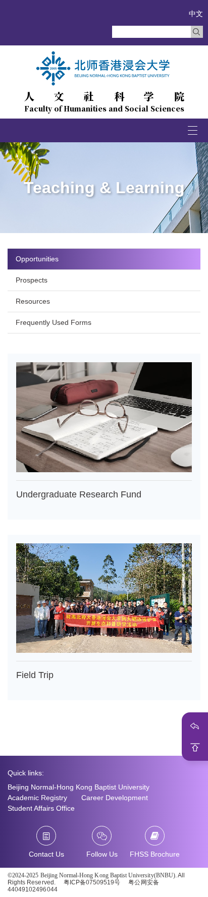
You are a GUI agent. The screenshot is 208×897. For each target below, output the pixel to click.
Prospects (31, 280)
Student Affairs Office (41, 808)
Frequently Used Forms (53, 322)
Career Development (114, 798)
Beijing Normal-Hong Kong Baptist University (78, 787)
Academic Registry (37, 798)
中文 (196, 14)
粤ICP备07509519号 (92, 882)
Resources (33, 301)
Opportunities (37, 259)
